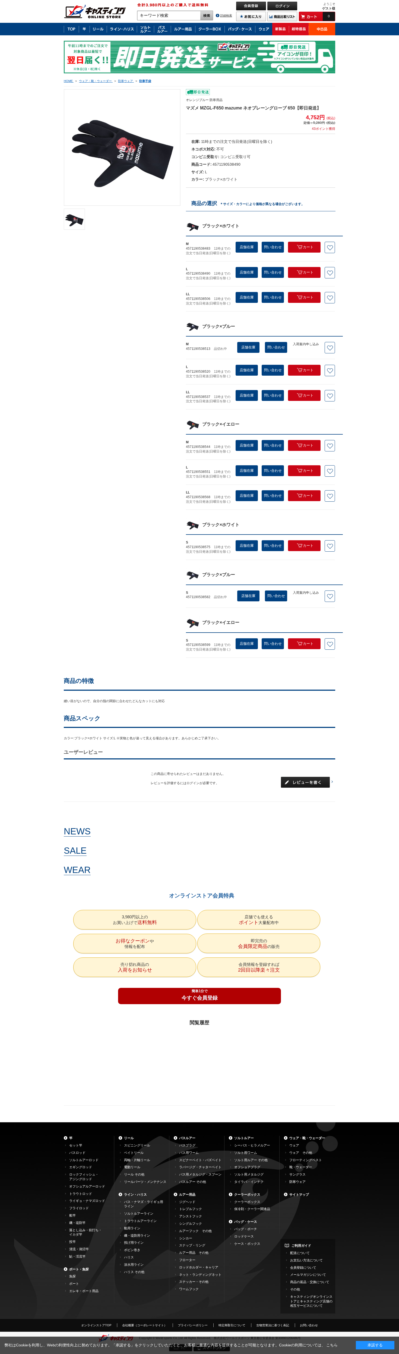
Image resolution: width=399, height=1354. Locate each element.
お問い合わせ (309, 1325)
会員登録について (303, 1268)
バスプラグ (187, 1145)
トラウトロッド (80, 1194)
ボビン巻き (132, 1250)
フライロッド (79, 1208)
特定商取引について (231, 1325)
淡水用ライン (134, 1265)
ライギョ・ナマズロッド (87, 1201)
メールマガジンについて (308, 1275)
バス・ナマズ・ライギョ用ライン (143, 1204)
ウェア (294, 1145)
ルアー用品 (187, 1194)
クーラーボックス (247, 1194)
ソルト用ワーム (245, 1153)
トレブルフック (190, 1209)
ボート (74, 1284)
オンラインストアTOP (96, 1325)
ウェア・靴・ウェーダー (307, 1138)
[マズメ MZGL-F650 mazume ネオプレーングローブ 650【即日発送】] (74, 219)
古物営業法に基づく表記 (272, 1325)
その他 (295, 1289)
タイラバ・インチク (249, 1182)
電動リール (132, 1167)
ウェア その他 (300, 1153)
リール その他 (134, 1174)
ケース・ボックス (247, 1244)
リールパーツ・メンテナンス (145, 1182)
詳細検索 (226, 15)
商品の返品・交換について (309, 1282)
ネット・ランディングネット (200, 1275)
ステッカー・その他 (193, 1282)
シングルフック (190, 1224)
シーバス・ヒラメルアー (252, 1145)
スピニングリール (137, 1145)
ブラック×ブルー (218, 326)
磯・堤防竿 (77, 1223)
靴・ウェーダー (300, 1167)
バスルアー (187, 1138)
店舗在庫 (247, 247)
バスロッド (77, 1153)
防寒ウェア (297, 1182)
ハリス (129, 1257)
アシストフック (190, 1216)
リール (129, 1138)
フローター (187, 1260)
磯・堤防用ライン (137, 1235)
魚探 (72, 1276)
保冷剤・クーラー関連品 (252, 1209)
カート (308, 247)
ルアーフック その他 (195, 1231)
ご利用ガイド (301, 1246)
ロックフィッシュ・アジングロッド (84, 1177)
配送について (300, 1253)
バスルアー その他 (192, 1182)
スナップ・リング (192, 1245)
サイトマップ (299, 1194)
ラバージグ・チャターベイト (200, 1167)
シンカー (185, 1238)
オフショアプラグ (247, 1167)
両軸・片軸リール (137, 1160)
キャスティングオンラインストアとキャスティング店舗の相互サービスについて (311, 1301)
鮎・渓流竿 (77, 1256)
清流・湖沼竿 (79, 1249)
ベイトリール (134, 1153)
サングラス (297, 1174)
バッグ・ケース (245, 1222)
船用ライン (132, 1228)
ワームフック (189, 1289)
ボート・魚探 (79, 1269)
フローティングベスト (305, 1160)
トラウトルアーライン (140, 1221)
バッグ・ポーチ (245, 1229)
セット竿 (75, 1145)
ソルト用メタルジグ (249, 1174)
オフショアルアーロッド (87, 1186)
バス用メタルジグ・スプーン (200, 1174)
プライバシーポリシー (193, 1325)
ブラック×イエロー (220, 424)
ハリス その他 (134, 1272)
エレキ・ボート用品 (84, 1291)
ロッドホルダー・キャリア (198, 1267)
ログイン (192, 783)
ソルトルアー (244, 1138)
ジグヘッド (187, 1202)
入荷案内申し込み (306, 344)
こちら (332, 1345)
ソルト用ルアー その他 (251, 1160)
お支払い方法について (306, 1260)
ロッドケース (244, 1236)
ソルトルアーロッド (84, 1160)
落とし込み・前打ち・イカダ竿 (85, 1232)
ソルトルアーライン (138, 1213)
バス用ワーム (189, 1153)
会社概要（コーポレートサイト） (144, 1325)
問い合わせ (273, 247)
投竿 (72, 1242)
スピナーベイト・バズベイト (200, 1160)
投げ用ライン (134, 1243)
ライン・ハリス (135, 1194)
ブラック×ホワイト (220, 226)
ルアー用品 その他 (193, 1253)
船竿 (72, 1215)
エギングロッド (80, 1167)
